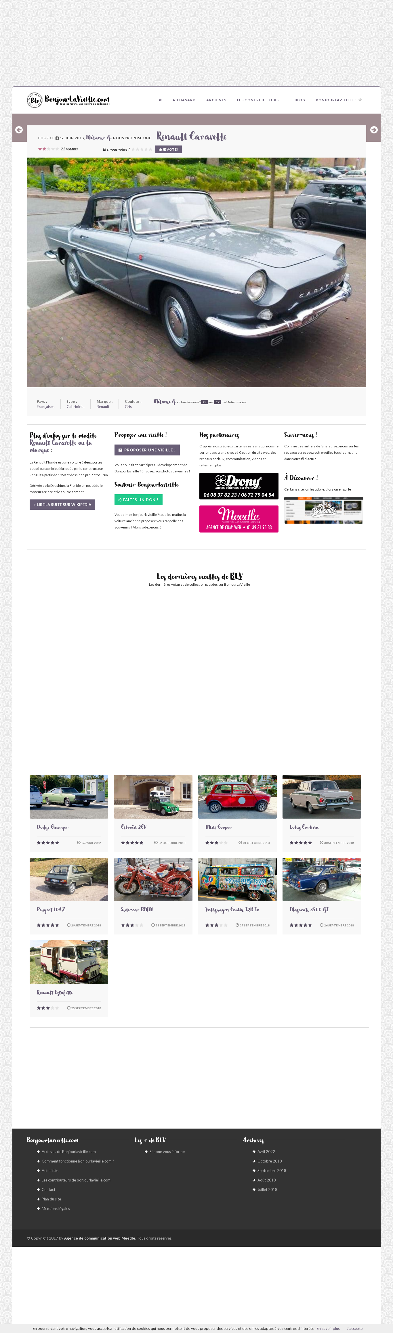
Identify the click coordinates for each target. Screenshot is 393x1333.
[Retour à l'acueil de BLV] (160, 100)
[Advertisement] (196, 43)
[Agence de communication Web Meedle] (238, 521)
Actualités (50, 1170)
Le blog (297, 100)
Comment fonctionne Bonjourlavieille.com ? (78, 1161)
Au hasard (184, 100)
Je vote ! (170, 149)
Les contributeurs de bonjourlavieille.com (76, 1180)
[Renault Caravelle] (196, 272)
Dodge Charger (52, 828)
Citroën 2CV (133, 828)
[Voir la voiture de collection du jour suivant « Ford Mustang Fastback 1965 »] (374, 129)
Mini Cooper (218, 828)
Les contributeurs (258, 100)
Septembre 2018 (271, 1170)
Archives (216, 100)
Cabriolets (75, 406)
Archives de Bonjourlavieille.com (69, 1151)
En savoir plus (328, 1328)
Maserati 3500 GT (309, 910)
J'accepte (355, 1328)
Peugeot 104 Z (51, 910)
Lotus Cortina (304, 828)
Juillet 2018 (267, 1189)
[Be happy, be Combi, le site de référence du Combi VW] (323, 510)
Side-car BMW (137, 910)
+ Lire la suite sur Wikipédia (62, 504)
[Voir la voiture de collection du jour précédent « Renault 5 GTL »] (19, 129)
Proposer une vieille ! (149, 450)
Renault (103, 406)
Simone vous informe (167, 1151)
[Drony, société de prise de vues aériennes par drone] (238, 489)
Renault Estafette (55, 993)
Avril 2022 (266, 1151)
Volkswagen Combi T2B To (232, 910)
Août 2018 (266, 1180)
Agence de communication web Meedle (99, 1238)
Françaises (45, 406)
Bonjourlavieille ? (336, 100)
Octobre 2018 (269, 1161)
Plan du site (51, 1199)
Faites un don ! (141, 499)
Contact (48, 1189)
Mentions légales (56, 1208)
